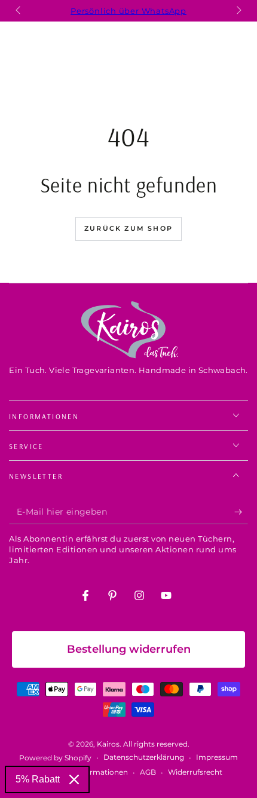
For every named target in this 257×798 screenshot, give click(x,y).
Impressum (217, 757)
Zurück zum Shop (128, 228)
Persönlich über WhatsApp (128, 11)
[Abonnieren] (241, 512)
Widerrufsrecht (195, 772)
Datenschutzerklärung (143, 757)
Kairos (108, 743)
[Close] (74, 779)
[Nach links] (19, 11)
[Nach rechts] (238, 11)
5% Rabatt (38, 779)
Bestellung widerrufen (129, 649)
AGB (148, 772)
